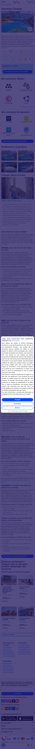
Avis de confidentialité (13, 411)
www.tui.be (16, 340)
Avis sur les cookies (23, 411)
